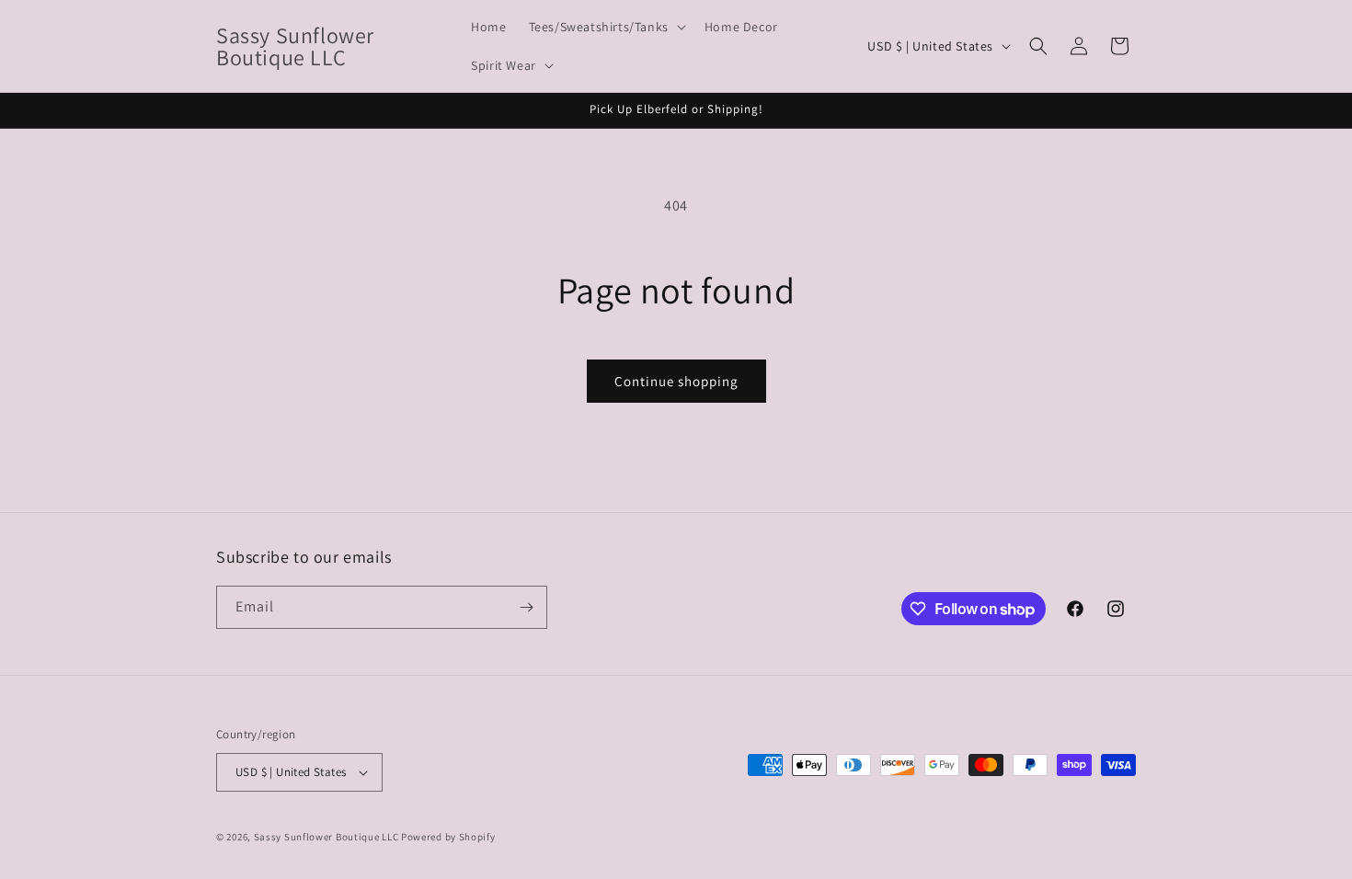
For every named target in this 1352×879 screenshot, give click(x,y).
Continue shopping (676, 381)
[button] (605, 26)
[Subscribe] (526, 607)
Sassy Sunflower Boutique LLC (326, 836)
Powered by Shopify (448, 836)
